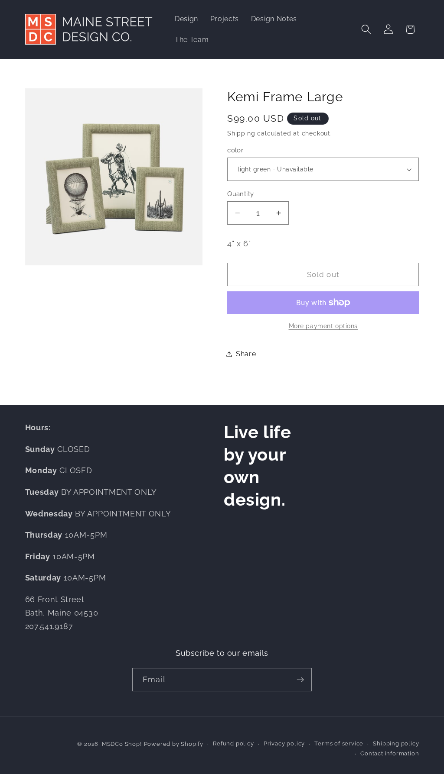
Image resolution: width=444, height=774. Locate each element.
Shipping (241, 133)
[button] (366, 30)
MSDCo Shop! (122, 744)
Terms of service (338, 743)
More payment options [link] (323, 325)
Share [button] (246, 354)
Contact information (389, 753)
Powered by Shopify (174, 744)
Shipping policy (396, 743)
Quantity (240, 193)
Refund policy (233, 743)
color (235, 150)
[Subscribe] (300, 679)
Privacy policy (284, 743)
